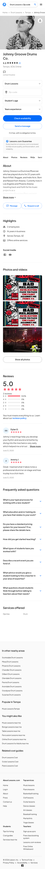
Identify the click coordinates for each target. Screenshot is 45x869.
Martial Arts (27, 818)
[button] (22, 501)
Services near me (10, 839)
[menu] (4, 4)
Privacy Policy (8, 862)
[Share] (40, 20)
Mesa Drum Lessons (10, 661)
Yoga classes (28, 822)
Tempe (28, 12)
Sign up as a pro (29, 831)
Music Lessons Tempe (11, 709)
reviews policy (19, 418)
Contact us (7, 802)
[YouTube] (10, 255)
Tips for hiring (8, 831)
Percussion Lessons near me (13, 735)
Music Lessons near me (11, 723)
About (5, 157)
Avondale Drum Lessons (12, 686)
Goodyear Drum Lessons (12, 690)
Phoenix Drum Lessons (11, 666)
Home (5, 12)
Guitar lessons (29, 802)
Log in (5, 789)
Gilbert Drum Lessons (11, 674)
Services (34, 862)
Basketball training (30, 793)
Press (5, 797)
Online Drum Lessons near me (14, 739)
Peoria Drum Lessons (10, 682)
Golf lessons (28, 797)
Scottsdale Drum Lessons (12, 657)
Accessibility (22, 862)
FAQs (32, 157)
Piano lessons (28, 789)
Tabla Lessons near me (11, 731)
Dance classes (29, 806)
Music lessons (28, 785)
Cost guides (8, 835)
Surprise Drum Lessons (11, 695)
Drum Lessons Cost (10, 757)
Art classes (27, 810)
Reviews (23, 157)
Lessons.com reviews (32, 842)
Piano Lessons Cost (10, 766)
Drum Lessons (16, 12)
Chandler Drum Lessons (11, 670)
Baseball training (30, 814)
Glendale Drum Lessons (11, 678)
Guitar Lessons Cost (10, 761)
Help (5, 806)
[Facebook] (5, 255)
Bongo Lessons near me (12, 727)
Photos (14, 157)
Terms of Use (27, 860)
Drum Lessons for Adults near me (15, 743)
